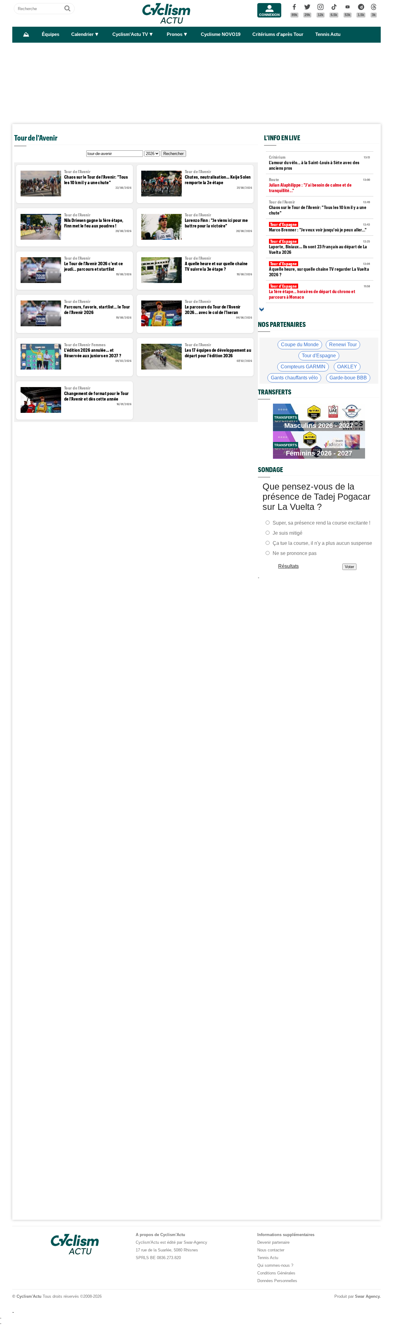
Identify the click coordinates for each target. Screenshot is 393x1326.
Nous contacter (270, 1250)
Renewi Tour (343, 344)
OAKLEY (347, 366)
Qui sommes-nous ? (275, 1265)
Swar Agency (367, 1296)
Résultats (288, 566)
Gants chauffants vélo (294, 377)
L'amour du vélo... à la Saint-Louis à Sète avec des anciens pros (319, 163)
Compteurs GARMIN (303, 366)
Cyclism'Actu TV (130, 34)
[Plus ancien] (262, 309)
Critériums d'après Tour (277, 34)
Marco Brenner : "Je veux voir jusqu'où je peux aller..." (319, 227)
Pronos (174, 34)
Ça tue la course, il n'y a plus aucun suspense (322, 543)
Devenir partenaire (273, 1242)
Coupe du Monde (300, 344)
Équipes (50, 34)
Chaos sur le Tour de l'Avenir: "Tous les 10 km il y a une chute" (319, 207)
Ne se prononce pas (295, 553)
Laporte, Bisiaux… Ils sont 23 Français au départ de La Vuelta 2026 (319, 247)
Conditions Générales (276, 1273)
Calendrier (82, 34)
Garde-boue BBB (348, 377)
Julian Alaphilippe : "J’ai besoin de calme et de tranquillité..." (319, 185)
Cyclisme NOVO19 (220, 34)
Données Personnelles (277, 1280)
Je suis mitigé (287, 533)
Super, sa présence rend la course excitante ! (321, 522)
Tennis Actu (327, 34)
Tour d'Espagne (319, 355)
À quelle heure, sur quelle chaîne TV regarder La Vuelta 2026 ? (319, 269)
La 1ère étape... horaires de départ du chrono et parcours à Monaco (319, 292)
